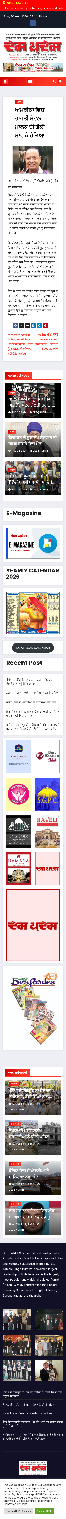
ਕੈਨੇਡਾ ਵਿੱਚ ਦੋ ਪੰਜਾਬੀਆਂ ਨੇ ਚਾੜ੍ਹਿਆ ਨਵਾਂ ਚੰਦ (31, 702)
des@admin (40, 412)
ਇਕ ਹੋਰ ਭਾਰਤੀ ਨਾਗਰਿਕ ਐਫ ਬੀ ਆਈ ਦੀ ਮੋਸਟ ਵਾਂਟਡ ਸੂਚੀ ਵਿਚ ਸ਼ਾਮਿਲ (32, 1217)
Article (14, 1083)
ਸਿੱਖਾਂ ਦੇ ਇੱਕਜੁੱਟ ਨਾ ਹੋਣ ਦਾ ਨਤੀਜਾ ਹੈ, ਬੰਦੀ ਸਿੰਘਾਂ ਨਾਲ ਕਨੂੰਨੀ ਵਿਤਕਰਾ (29, 1097)
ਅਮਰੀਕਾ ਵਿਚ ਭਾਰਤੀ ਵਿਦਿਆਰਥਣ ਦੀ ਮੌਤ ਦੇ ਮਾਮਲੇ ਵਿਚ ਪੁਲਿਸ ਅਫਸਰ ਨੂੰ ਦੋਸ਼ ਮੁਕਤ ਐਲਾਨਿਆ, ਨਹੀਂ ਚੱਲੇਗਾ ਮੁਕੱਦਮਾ (20, 344)
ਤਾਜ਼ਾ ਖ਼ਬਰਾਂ (15, 1123)
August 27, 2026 (23, 1224)
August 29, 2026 (23, 1104)
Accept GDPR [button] (44, 1510)
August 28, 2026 (23, 1184)
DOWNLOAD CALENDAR (33, 647)
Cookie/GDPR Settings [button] (19, 1510)
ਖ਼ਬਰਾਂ (19, 102)
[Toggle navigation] (30, 81)
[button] (54, 81)
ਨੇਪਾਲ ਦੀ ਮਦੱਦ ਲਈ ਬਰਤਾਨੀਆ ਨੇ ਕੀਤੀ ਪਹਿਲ (32, 693)
